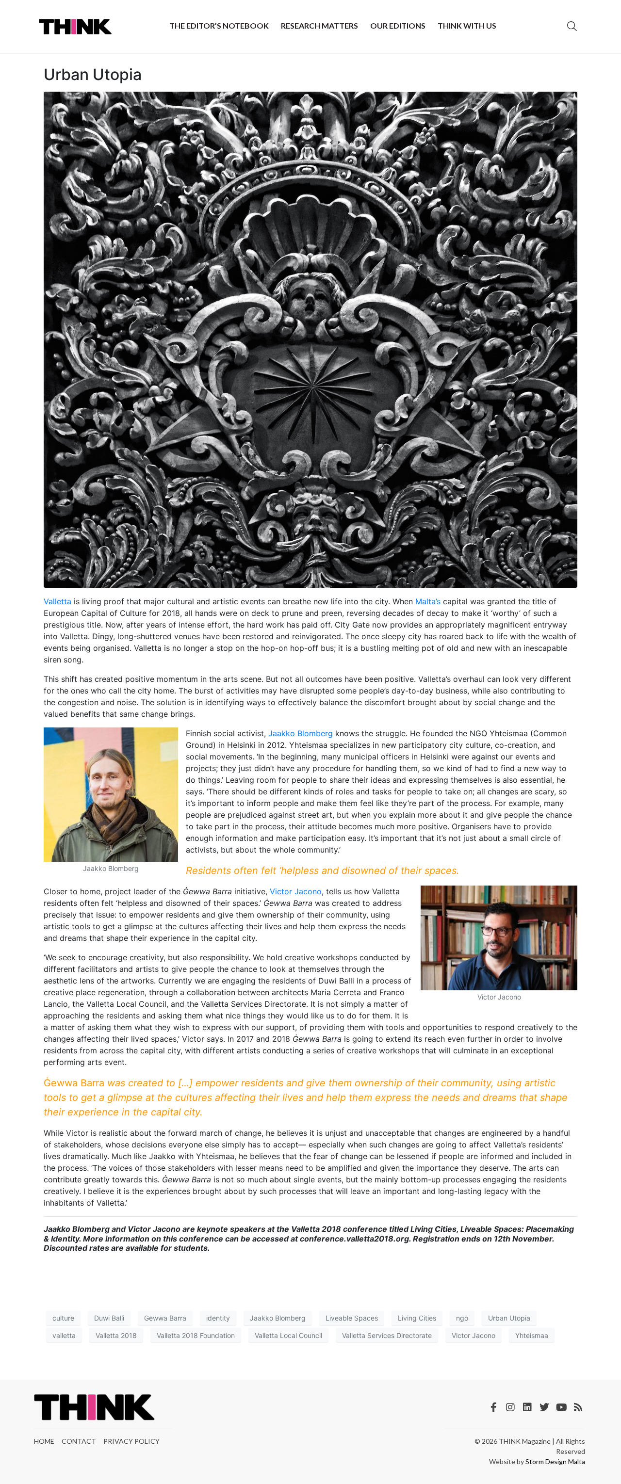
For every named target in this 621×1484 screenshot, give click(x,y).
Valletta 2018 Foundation (196, 1335)
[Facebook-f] (493, 1407)
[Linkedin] (527, 1407)
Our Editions (397, 25)
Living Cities (417, 1318)
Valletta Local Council (288, 1335)
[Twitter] (544, 1407)
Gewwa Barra (165, 1318)
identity (218, 1318)
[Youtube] (561, 1407)
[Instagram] (510, 1407)
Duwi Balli (109, 1318)
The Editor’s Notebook (219, 25)
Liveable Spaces (352, 1318)
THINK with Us (467, 25)
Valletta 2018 (116, 1335)
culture (63, 1318)
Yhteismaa (531, 1335)
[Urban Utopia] (310, 339)
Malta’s (428, 601)
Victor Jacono (296, 891)
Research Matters (319, 25)
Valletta (57, 601)
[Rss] (578, 1407)
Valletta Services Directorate (387, 1335)
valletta (64, 1335)
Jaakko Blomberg (300, 733)
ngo (462, 1318)
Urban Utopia (93, 74)
